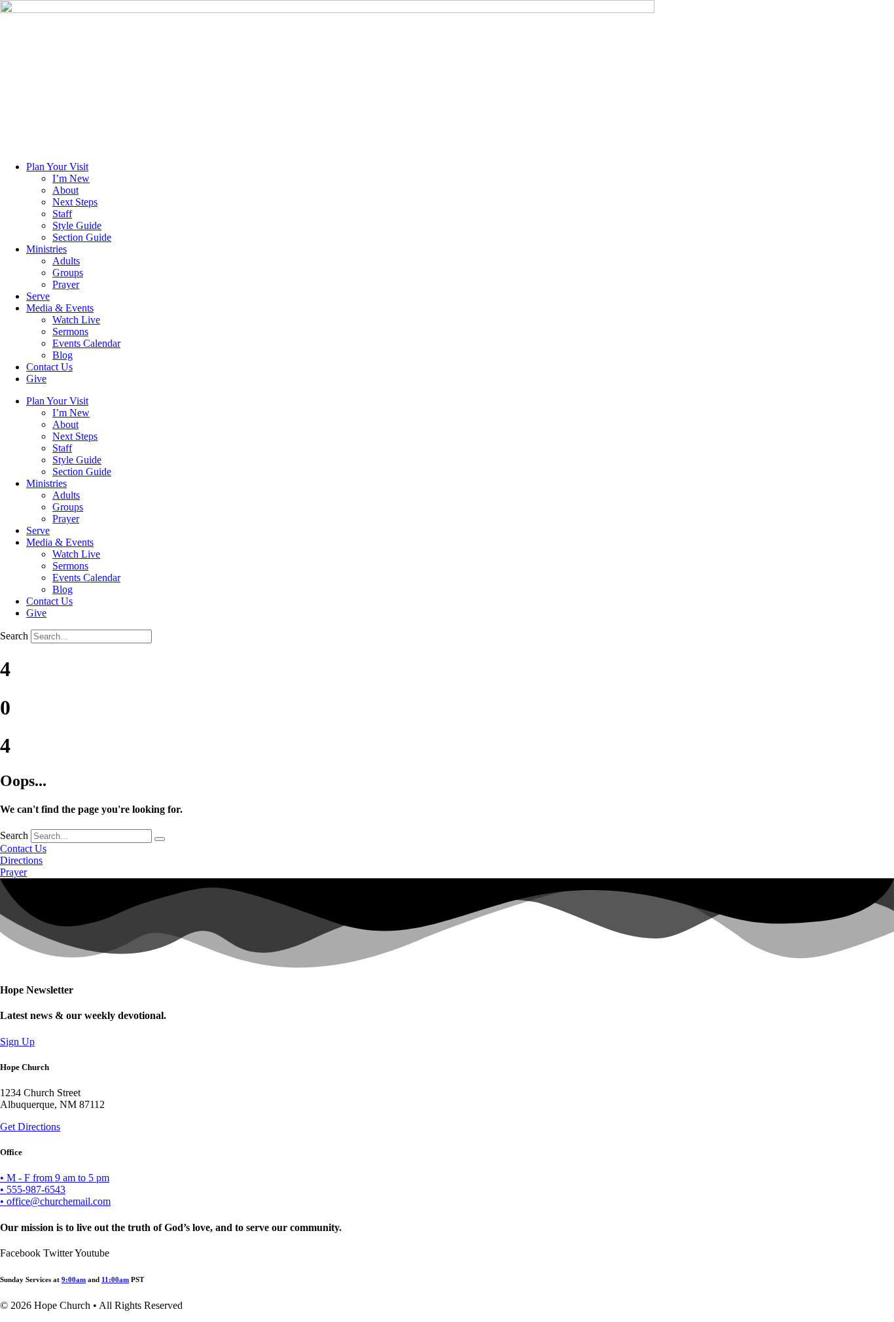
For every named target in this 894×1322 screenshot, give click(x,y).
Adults (66, 260)
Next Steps (75, 201)
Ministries (46, 249)
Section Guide (81, 237)
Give (36, 378)
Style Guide (76, 225)
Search (14, 635)
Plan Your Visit (57, 166)
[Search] (159, 839)
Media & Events (60, 307)
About (65, 190)
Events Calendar (86, 343)
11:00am (115, 1279)
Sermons (70, 331)
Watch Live (76, 319)
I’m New (71, 178)
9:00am (74, 1279)
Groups (67, 272)
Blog (62, 355)
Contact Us (49, 366)
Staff (62, 213)
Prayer (65, 284)
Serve (38, 296)
